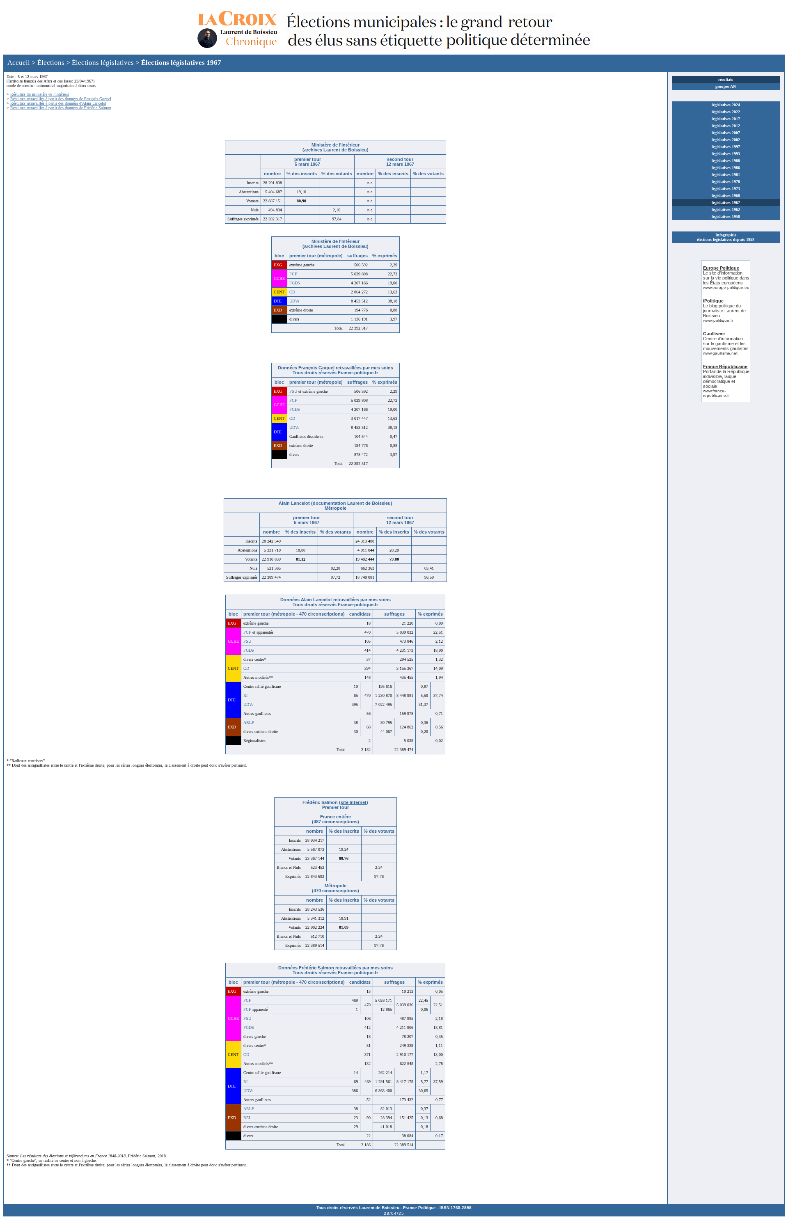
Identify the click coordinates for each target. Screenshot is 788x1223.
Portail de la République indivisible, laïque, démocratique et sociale (726, 379)
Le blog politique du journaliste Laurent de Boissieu (724, 310)
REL (247, 1117)
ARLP (248, 722)
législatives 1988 (726, 160)
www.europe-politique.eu (726, 287)
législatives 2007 (726, 133)
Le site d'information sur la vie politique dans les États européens (726, 277)
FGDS (294, 283)
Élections (50, 62)
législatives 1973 (726, 188)
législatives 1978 (726, 181)
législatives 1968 (726, 195)
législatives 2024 (726, 105)
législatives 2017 (726, 119)
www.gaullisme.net (720, 353)
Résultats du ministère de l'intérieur (39, 94)
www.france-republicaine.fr (716, 393)
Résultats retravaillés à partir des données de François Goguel (60, 98)
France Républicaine (725, 366)
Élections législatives (103, 62)
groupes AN (725, 86)
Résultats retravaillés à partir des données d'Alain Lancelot (58, 103)
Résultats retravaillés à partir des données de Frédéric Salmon (60, 107)
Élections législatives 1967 (181, 62)
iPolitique (713, 300)
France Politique (419, 1207)
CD (292, 292)
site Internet (354, 802)
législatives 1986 (726, 167)
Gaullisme (714, 333)
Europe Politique (721, 268)
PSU (293, 391)
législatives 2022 (726, 112)
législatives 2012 (726, 126)
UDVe (294, 301)
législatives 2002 (726, 139)
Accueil (18, 62)
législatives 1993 (726, 153)
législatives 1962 (726, 209)
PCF (293, 274)
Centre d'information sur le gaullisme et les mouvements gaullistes (726, 343)
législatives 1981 (726, 174)
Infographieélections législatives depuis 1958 (725, 237)
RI (245, 695)
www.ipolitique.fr (718, 320)
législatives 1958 (726, 216)
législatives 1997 (726, 146)
